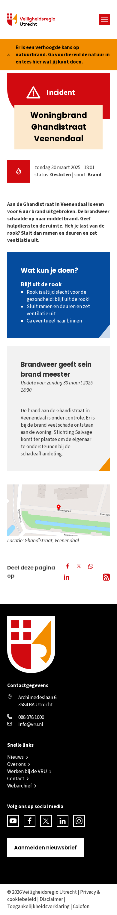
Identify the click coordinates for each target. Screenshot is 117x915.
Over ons (16, 764)
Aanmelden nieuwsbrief (45, 847)
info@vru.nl (30, 724)
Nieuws (15, 757)
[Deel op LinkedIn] (67, 578)
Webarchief (19, 786)
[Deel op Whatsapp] (91, 567)
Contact (15, 778)
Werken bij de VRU (27, 771)
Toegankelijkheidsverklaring (38, 906)
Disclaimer (51, 899)
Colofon (81, 906)
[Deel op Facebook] (67, 566)
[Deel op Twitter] (78, 566)
